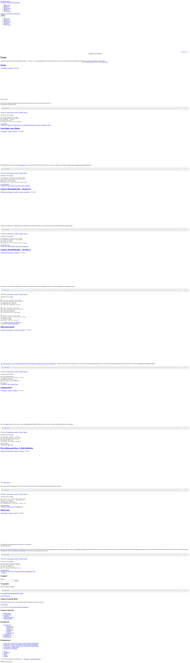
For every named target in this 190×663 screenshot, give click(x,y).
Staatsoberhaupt (28, 571)
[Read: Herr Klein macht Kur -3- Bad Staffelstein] (23, 481)
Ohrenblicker (7, 644)
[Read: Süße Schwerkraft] (23, 360)
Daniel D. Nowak (8, 322)
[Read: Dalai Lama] (23, 543)
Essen (15, 125)
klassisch (10, 131)
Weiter (4, 572)
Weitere (25, 112)
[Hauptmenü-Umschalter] (3, 15)
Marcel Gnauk (6, 482)
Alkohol (9, 506)
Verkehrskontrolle (8, 618)
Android (21, 112)
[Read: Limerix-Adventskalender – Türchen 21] (23, 222)
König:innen (33, 125)
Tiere (12, 445)
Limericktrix (6, 634)
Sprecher (6, 656)
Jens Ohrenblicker (5, 184)
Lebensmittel (44, 125)
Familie (12, 185)
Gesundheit (17, 506)
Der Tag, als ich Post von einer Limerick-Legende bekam (25, 643)
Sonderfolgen (7, 635)
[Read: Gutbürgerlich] (23, 420)
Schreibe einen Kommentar (7, 192)
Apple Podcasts (10, 112)
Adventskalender (11, 246)
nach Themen (105, 62)
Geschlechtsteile (26, 125)
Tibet (34, 571)
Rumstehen (6, 616)
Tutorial (5, 653)
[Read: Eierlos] (23, 98)
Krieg (20, 246)
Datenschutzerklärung (35, 659)
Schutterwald (79, 165)
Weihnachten (25, 246)
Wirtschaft (27, 185)
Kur (22, 506)
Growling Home (7, 614)
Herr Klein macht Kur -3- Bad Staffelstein (17, 448)
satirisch (8, 629)
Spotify (16, 112)
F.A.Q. (5, 651)
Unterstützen (7, 652)
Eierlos (3, 65)
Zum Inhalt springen (5, 1)
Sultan (49, 125)
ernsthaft (16, 192)
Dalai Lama (5, 510)
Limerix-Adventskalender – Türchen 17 (16, 250)
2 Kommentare (4, 513)
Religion (22, 571)
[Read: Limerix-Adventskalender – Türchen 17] (23, 282)
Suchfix (16, 580)
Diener (9, 125)
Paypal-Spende (4, 604)
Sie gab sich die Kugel (9, 617)
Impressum (26, 659)
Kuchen (39, 125)
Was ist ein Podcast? (5, 596)
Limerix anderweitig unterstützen (20, 607)
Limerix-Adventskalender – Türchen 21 (16, 189)
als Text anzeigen (90, 62)
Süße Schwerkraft (7, 327)
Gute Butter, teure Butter (10, 128)
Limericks (183, 51)
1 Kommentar (4, 68)
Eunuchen (19, 125)
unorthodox (27, 192)
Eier (12, 125)
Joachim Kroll (4, 123)
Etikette (12, 384)
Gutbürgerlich (6, 387)
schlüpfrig (9, 630)
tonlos (8, 631)
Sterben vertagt (7, 613)
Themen (5, 655)
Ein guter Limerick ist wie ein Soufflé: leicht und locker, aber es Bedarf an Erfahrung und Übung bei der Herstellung (28, 363)
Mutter (22, 185)
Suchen (2, 579)
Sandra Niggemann (5, 245)
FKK (12, 571)
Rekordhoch (23, 165)
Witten (6, 424)
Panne (16, 384)
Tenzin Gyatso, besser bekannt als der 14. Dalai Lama (13, 549)
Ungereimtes (7, 637)
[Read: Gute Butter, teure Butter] (23, 161)
